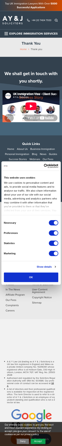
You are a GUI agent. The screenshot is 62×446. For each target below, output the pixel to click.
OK (31, 277)
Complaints (12, 305)
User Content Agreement (39, 291)
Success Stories (18, 159)
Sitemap (36, 303)
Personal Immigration (17, 154)
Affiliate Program (15, 295)
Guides (53, 154)
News (43, 154)
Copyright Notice (42, 297)
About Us (22, 149)
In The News (13, 289)
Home (23, 49)
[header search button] (56, 20)
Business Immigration (42, 149)
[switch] (53, 233)
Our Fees (48, 159)
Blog (34, 154)
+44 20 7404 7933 (41, 20)
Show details (44, 266)
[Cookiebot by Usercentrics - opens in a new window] (44, 166)
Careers (10, 310)
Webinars (34, 159)
